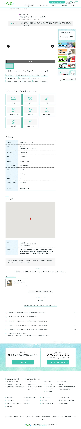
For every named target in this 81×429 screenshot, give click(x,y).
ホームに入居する (31, 382)
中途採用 (37, 416)
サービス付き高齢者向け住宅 (35, 386)
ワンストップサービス (12, 381)
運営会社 (9, 416)
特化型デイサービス (50, 386)
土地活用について (57, 416)
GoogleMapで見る (24, 245)
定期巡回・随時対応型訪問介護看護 (67, 386)
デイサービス (49, 384)
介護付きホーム (32, 384)
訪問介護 (61, 384)
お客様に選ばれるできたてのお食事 (16, 386)
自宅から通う (47, 382)
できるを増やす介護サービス (14, 384)
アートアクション (40, 419)
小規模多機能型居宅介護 (64, 389)
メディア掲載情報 (46, 416)
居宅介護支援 (49, 391)
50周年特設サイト (69, 416)
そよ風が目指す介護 (13, 379)
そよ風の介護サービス (34, 379)
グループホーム (32, 389)
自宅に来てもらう (61, 382)
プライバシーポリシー (19, 416)
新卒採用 (29, 416)
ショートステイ (49, 389)
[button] (8, 46)
